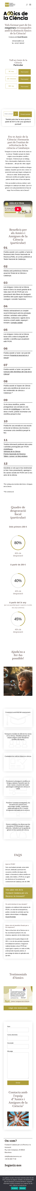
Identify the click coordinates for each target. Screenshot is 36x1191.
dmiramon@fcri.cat (18, 41)
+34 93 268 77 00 (10, 1159)
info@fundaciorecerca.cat (13, 1156)
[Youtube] (17, 1169)
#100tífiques (15, 409)
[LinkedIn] (13, 1169)
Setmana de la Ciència (12, 451)
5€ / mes (11, 71)
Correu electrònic (12, 1035)
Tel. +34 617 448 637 (18, 43)
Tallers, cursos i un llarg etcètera (15, 456)
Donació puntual (25, 114)
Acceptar (14, 1188)
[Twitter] (9, 1169)
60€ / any (11, 86)
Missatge (10, 1051)
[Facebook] (6, 1169)
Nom (8, 1026)
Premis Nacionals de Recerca (14, 454)
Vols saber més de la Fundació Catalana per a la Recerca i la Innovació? (17, 893)
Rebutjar (22, 1188)
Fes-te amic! (24, 72)
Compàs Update (17, 323)
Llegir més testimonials (18, 1008)
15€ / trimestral (11, 79)
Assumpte (10, 1043)
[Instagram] (20, 1169)
